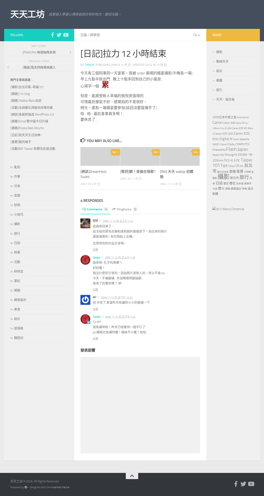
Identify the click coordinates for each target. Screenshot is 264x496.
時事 (17, 252)
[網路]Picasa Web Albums (27, 128)
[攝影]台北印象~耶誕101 (27, 87)
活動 (17, 262)
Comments (97, 209)
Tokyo (231, 165)
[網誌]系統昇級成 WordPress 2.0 (32, 114)
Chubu (231, 144)
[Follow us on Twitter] (59, 34)
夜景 (239, 171)
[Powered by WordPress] (26, 487)
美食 (17, 309)
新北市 (234, 178)
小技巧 (18, 214)
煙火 (221, 188)
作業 (17, 176)
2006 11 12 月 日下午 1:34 (120, 316)
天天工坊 (27, 14)
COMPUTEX (242, 144)
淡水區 (240, 183)
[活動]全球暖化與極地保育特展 (32, 108)
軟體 (215, 194)
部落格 (18, 328)
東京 (226, 183)
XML (241, 166)
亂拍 (17, 167)
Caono (223, 144)
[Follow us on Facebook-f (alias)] (52, 34)
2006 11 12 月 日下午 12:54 (117, 297)
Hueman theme (60, 487)
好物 (17, 205)
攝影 (17, 224)
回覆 (95, 249)
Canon (217, 122)
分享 (17, 186)
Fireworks (219, 150)
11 (117, 152)
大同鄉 (247, 172)
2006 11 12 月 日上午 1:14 (118, 221)
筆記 (17, 281)
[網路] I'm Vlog (20, 94)
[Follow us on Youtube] (65, 34)
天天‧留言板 (225, 99)
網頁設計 (20, 300)
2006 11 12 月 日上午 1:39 (120, 257)
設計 (17, 319)
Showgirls (231, 155)
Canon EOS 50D (223, 133)
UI (237, 165)
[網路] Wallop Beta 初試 (26, 100)
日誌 (83, 35)
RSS (222, 155)
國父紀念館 (223, 172)
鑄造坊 (18, 338)
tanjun (89, 65)
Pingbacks (126, 209)
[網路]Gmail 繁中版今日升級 (29, 121)
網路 (17, 290)
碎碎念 (95, 35)
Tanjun (97, 316)
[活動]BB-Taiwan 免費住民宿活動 (33, 149)
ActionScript (243, 117)
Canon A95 (229, 122)
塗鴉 (17, 195)
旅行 (17, 233)
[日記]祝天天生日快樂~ (26, 135)
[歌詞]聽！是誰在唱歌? (138, 172)
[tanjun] (228, 209)
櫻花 (232, 183)
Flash (231, 149)
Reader (215, 155)
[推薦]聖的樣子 (21, 142)
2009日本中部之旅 (224, 117)
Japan (242, 149)
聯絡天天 (222, 61)
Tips (223, 165)
